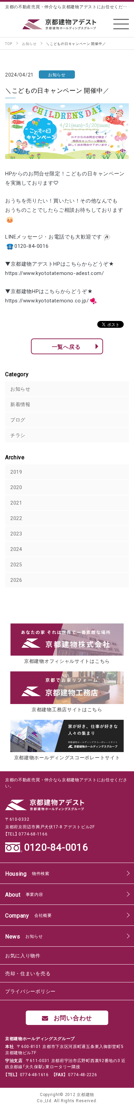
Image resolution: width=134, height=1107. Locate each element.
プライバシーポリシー (30, 991)
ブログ (17, 419)
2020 (16, 487)
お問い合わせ (73, 1017)
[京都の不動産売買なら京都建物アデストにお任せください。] (67, 24)
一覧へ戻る (66, 346)
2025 (16, 564)
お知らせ (20, 388)
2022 (16, 518)
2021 (16, 502)
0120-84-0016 (56, 846)
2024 (16, 548)
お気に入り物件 (23, 955)
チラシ (17, 434)
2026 (16, 579)
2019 (16, 471)
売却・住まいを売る (28, 973)
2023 (16, 533)
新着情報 (20, 404)
